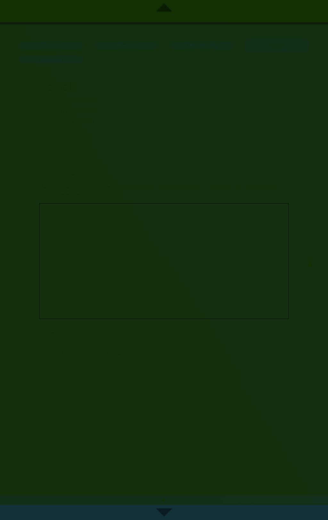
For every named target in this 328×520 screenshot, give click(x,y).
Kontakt (277, 45)
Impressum (51, 59)
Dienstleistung (201, 45)
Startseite (51, 45)
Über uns (126, 45)
